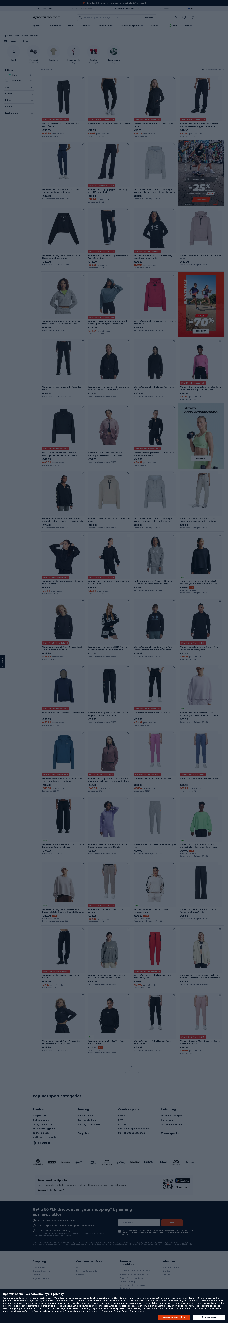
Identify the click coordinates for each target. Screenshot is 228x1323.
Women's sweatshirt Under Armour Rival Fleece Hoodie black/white (199, 648)
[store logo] (46, 17)
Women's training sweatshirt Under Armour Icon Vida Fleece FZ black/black (109, 388)
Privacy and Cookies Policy (184, 1244)
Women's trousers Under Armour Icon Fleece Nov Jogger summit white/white (198, 520)
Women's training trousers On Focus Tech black (62, 388)
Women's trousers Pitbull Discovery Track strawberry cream (200, 1042)
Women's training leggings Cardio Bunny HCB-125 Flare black (107, 191)
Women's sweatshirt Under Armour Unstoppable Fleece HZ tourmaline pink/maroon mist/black (105, 454)
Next (132, 1066)
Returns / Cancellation (87, 1271)
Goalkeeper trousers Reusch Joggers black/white (60, 125)
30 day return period (83, 9)
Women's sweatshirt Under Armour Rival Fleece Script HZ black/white (61, 1042)
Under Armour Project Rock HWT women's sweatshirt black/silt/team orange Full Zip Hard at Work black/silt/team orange (62, 520)
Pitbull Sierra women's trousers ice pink (152, 778)
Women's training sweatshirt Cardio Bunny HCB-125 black (62, 582)
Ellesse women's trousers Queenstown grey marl (155, 845)
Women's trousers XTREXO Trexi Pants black (109, 123)
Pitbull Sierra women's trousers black (152, 712)
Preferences (209, 1317)
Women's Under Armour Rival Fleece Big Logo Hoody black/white (153, 256)
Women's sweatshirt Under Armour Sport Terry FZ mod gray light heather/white (153, 520)
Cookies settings (128, 1281)
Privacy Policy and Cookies (133, 1278)
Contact (165, 9)
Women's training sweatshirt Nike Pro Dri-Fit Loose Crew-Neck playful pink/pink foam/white (201, 388)
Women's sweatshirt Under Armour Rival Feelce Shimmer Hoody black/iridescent (153, 648)
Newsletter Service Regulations (58, 1235)
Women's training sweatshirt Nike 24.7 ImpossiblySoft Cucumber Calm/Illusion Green (199, 845)
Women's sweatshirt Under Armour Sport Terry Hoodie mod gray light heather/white (154, 191)
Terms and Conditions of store (135, 1270)
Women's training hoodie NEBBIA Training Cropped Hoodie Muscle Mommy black (107, 648)
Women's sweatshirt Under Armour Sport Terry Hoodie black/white (62, 648)
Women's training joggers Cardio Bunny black (61, 976)
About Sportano (171, 1267)
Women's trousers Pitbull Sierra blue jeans (200, 778)
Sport (17, 36)
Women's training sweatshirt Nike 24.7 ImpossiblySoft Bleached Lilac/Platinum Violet (199, 714)
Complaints (81, 1274)
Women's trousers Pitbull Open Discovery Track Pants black (108, 256)
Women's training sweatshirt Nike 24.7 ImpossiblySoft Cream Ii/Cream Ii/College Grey (62, 910)
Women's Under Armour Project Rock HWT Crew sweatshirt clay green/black (108, 976)
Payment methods (42, 1278)
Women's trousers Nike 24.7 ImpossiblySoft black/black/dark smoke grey (63, 845)
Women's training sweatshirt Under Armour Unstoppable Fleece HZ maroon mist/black (109, 780)
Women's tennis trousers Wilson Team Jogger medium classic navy (60, 191)
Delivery (36, 1274)
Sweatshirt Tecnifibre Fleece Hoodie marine (63, 712)
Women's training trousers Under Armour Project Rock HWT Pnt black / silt (108, 714)
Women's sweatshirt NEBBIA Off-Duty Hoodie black (106, 1042)
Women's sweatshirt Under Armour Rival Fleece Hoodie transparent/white (107, 845)
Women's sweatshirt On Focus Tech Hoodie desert (109, 520)
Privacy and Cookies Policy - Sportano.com (123, 1311)
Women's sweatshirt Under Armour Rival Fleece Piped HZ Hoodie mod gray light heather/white (61, 322)
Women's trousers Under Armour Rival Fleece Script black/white (198, 910)
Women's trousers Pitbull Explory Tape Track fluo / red (152, 976)
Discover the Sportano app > (51, 1190)
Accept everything (174, 1317)
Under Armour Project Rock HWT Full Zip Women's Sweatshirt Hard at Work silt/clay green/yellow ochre (200, 976)
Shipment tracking (42, 1271)
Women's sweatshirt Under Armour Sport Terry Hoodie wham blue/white (62, 780)
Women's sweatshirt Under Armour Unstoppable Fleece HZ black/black (59, 454)
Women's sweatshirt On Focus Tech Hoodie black (155, 388)
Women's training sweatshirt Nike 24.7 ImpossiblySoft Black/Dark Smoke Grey (198, 582)
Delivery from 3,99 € (44, 9)
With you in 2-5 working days (127, 9)
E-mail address (128, 1222)
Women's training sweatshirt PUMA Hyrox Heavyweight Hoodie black (62, 256)
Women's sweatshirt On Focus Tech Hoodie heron (200, 256)
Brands (154, 26)
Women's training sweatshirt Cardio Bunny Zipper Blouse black (154, 454)
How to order (39, 1267)
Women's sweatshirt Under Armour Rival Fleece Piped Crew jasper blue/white (107, 322)
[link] (176, 17)
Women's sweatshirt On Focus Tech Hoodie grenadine (155, 322)
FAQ (78, 1267)
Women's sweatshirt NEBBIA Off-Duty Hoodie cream (152, 910)
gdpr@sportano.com (53, 1311)
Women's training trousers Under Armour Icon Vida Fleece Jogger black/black (199, 125)
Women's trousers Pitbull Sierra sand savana (106, 910)
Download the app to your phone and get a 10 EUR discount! (116, 3)
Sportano (8, 36)
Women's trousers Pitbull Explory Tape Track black (152, 1042)
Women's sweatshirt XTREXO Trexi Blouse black (153, 125)
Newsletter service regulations (134, 1274)
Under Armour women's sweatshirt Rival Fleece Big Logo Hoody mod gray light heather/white (153, 582)
